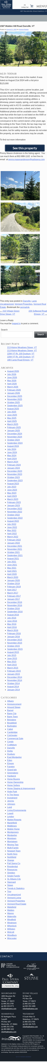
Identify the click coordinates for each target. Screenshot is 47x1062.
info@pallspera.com (8, 1009)
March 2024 (12, 462)
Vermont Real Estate (16, 904)
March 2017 (12, 593)
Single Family (13, 876)
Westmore (12, 923)
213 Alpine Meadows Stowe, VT (22, 347)
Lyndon (10, 816)
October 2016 (13, 608)
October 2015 (13, 646)
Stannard (11, 882)
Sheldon (11, 873)
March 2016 (12, 630)
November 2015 (14, 643)
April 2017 (12, 590)
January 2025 (13, 430)
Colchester (12, 735)
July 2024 (11, 449)
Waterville (11, 916)
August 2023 (13, 484)
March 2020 (12, 577)
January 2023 (13, 505)
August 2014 (13, 686)
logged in (16, 323)
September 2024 (15, 443)
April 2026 (12, 384)
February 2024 (14, 465)
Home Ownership (15, 782)
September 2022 (15, 518)
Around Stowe (13, 707)
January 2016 (13, 637)
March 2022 (12, 537)
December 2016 (14, 602)
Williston (11, 929)
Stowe (10, 885)
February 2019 (14, 587)
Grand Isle (12, 770)
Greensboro (12, 773)
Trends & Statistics (15, 888)
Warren (10, 913)
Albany (10, 701)
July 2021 (11, 562)
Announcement (14, 704)
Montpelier (12, 835)
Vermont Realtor (24, 29)
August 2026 (13, 371)
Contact (6, 956)
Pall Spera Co (13, 863)
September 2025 (15, 405)
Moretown (11, 838)
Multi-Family (13, 848)
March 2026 (12, 387)
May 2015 (11, 662)
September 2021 (15, 555)
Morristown (12, 841)
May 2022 (11, 530)
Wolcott (10, 932)
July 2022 (11, 524)
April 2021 (12, 571)
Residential (12, 866)
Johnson (11, 804)
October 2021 (13, 552)
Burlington (12, 726)
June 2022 (12, 527)
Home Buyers (13, 779)
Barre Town (12, 717)
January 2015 (13, 674)
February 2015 (14, 671)
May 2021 (11, 568)
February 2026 (14, 390)
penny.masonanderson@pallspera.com (26, 159)
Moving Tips (12, 845)
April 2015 (12, 665)
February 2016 (14, 633)
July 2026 (11, 374)
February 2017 (14, 596)
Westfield (11, 920)
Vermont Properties (23, 304)
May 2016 (11, 624)
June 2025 (12, 415)
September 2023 (15, 480)
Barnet (10, 710)
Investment (12, 798)
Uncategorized (7, 304)
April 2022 (12, 533)
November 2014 (14, 680)
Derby (10, 751)
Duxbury (11, 754)
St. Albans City (14, 879)
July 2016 (11, 618)
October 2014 (13, 683)
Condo (10, 742)
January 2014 (13, 690)
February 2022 (14, 540)
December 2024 (14, 434)
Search (4, 330)
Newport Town (13, 851)
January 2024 (13, 468)
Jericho (10, 801)
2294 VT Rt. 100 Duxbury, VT (20, 354)
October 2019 (13, 583)
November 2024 (14, 437)
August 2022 (13, 521)
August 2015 (13, 652)
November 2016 (14, 605)
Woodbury (12, 935)
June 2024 (12, 452)
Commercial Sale (15, 738)
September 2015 (15, 649)
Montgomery (13, 832)
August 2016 (13, 615)
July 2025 (11, 412)
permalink (24, 307)
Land (34, 301)
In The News (13, 795)
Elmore (10, 763)
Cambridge (12, 732)
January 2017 (13, 599)
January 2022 (13, 543)
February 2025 (14, 427)
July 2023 (11, 487)
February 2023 (14, 502)
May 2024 (11, 455)
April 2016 (12, 627)
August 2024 (13, 446)
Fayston (11, 767)
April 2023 (12, 496)
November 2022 (14, 512)
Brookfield (12, 723)
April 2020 (12, 574)
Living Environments (16, 810)
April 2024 (12, 459)
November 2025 (14, 399)
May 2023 (11, 493)
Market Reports (14, 820)
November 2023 (14, 474)
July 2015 (11, 655)
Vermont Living (14, 898)
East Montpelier (14, 757)
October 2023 (13, 477)
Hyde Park (12, 791)
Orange (10, 860)
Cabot (10, 729)
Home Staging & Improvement (21, 788)
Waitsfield (11, 907)
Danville (27, 301)
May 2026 (11, 380)
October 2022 (13, 515)
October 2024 (13, 440)
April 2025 (12, 421)
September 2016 (15, 612)
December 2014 (14, 677)
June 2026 (12, 377)
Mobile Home (13, 829)
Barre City (11, 713)
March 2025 (12, 424)
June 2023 (12, 490)
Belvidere (11, 720)
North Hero (12, 854)
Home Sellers (13, 785)
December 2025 (14, 396)
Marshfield (12, 823)
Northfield (11, 857)
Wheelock (11, 926)
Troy (9, 891)
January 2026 (13, 393)
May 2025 (11, 418)
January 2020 (13, 580)
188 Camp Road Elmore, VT (20, 360)
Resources (12, 870)
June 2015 (12, 658)
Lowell (10, 813)
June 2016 (12, 621)
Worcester (12, 938)
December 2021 (14, 546)
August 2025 (13, 409)
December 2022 (14, 509)
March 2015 (12, 668)
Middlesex (12, 826)
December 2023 (14, 471)
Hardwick (11, 776)
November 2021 (14, 549)
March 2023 (12, 499)
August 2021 (13, 558)
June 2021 (12, 565)
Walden (10, 910)
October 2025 (13, 402)
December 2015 (14, 640)
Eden (9, 760)
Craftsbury (12, 745)
